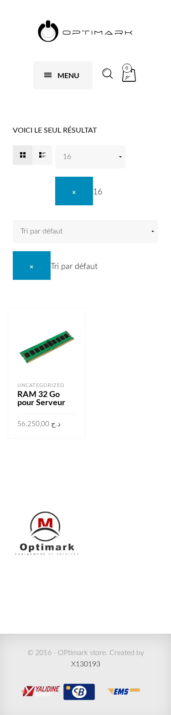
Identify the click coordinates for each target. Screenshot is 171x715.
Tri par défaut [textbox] (74, 267)
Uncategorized (40, 385)
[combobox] (78, 192)
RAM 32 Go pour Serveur (41, 399)
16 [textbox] (97, 192)
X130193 (85, 664)
